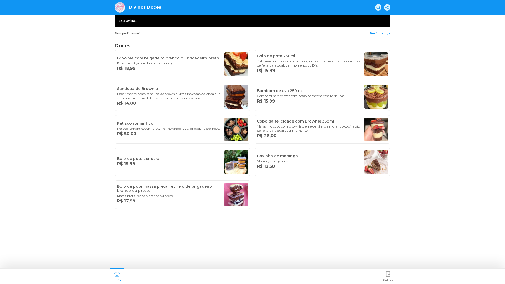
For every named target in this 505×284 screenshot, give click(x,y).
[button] (117, 275)
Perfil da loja (380, 33)
